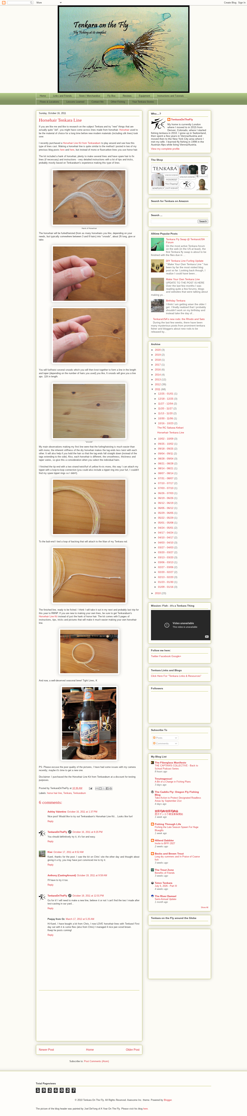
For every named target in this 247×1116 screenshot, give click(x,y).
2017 (158, 364)
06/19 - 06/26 (166, 498)
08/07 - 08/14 (166, 473)
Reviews (127, 95)
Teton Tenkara (163, 882)
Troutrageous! (163, 778)
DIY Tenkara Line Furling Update (184, 260)
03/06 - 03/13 (166, 562)
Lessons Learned (75, 101)
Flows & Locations (49, 101)
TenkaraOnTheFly (57, 832)
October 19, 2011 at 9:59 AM (92, 875)
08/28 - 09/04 (166, 458)
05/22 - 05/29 (166, 517)
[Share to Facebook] (107, 788)
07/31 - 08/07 (166, 478)
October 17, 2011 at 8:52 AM (69, 852)
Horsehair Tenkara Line (170, 432)
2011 (158, 389)
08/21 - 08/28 (166, 463)
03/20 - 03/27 (166, 552)
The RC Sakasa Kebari (170, 427)
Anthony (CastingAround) (62, 875)
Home (43, 95)
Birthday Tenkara (175, 300)
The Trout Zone (164, 869)
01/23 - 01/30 (166, 582)
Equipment (144, 95)
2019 (158, 354)
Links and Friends (62, 95)
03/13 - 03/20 (166, 557)
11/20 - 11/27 (165, 408)
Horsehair (124, 129)
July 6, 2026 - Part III (166, 886)
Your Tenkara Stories (143, 101)
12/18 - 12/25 (166, 398)
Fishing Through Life (168, 824)
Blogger (168, 1100)
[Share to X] (104, 788)
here (62, 149)
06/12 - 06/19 (166, 502)
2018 (158, 359)
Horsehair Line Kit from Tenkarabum (82, 143)
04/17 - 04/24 (166, 532)
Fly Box (111, 95)
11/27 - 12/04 (166, 403)
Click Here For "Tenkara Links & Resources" (176, 675)
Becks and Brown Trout (169, 853)
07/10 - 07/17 (166, 483)
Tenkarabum (79, 793)
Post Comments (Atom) (96, 1061)
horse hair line (54, 793)
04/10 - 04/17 (166, 537)
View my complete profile (165, 148)
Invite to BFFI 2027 (165, 843)
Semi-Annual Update (165, 899)
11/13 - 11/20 (165, 413)
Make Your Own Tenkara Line (183, 279)
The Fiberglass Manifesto (170, 762)
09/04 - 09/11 (166, 453)
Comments (162, 743)
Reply (51, 821)
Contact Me (97, 101)
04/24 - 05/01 (166, 527)
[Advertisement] (89, 1015)
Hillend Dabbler (164, 840)
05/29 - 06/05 (166, 512)
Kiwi (50, 852)
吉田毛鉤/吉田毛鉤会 (166, 811)
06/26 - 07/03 (166, 493)
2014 (158, 374)
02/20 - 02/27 (166, 572)
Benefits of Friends (165, 873)
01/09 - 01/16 (166, 586)
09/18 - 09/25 (166, 448)
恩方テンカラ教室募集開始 (169, 814)
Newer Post (46, 1049)
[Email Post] (90, 788)
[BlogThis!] (100, 788)
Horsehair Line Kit (48, 616)
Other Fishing (118, 101)
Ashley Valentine (57, 811)
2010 (158, 593)
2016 (158, 369)
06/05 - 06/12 (166, 508)
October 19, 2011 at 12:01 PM (88, 895)
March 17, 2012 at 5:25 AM (80, 919)
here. (145, 1108)
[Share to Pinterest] (110, 788)
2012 (158, 384)
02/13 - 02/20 (166, 577)
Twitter (155, 656)
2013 (158, 379)
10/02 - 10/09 (166, 438)
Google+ (176, 656)
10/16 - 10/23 (166, 423)
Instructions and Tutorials (170, 95)
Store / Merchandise (89, 95)
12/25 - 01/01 (166, 393)
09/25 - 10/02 (166, 443)
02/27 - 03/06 (166, 567)
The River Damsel (165, 896)
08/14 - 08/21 (166, 468)
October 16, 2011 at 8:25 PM (88, 832)
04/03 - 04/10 (166, 542)
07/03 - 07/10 (166, 488)
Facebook (165, 656)
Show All (204, 907)
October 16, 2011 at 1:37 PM (82, 811)
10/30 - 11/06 (166, 418)
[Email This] (97, 788)
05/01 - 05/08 (166, 522)
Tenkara (67, 793)
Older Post (132, 1049)
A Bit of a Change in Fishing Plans (173, 781)
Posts (158, 737)
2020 (158, 349)
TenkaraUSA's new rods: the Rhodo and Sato (179, 319)
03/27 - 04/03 (166, 547)
